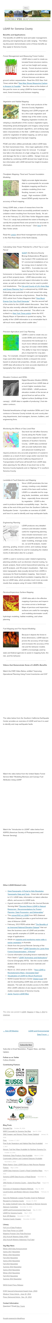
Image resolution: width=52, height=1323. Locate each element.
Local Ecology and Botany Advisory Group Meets (21, 1192)
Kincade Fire (7, 1128)
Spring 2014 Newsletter (11, 1270)
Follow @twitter (9, 1060)
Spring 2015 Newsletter (11, 1261)
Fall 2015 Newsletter (10, 1258)
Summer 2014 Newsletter (12, 1267)
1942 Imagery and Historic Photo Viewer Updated (21, 1134)
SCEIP (24, 253)
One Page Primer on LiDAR (13, 1231)
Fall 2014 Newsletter (10, 1264)
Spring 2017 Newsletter (11, 1252)
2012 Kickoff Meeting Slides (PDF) (15, 1237)
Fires (5, 1140)
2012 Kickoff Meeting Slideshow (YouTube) (18, 1240)
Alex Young (20, 1306)
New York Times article (22, 313)
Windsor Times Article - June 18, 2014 (17, 1294)
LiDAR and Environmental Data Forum (17, 1210)
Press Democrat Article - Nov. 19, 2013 (17, 1297)
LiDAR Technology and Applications (33, 958)
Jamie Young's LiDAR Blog (18, 994)
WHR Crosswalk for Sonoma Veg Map (17, 1131)
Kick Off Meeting (10, 1031)
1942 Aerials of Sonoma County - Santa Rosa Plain (21, 1183)
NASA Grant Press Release (13, 1285)
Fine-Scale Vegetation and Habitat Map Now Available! (23, 1143)
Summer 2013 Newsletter (12, 1279)
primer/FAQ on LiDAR (20, 915)
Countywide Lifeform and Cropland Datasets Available (22, 1159)
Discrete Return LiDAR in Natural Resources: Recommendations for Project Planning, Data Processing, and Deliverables (27, 909)
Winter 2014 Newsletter (11, 1273)
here (39, 226)
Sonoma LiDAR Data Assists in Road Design (19, 1177)
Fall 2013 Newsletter (10, 1276)
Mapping (30, 1012)
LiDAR (23, 1012)
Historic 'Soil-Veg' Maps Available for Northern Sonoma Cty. (24, 1149)
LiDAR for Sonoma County (12, 1213)
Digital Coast (38, 979)
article (13, 235)
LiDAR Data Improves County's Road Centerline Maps (22, 1171)
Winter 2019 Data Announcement (15, 1249)
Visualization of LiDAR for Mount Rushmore (25, 976)
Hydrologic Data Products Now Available (17, 1155)
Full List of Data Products (12, 1228)
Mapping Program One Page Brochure (17, 1234)
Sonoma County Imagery (12, 1219)
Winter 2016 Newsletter (11, 1255)
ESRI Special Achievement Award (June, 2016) (20, 1291)
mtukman (6, 1015)
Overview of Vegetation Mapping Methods (18, 1189)
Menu (26, 8)
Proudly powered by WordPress (14, 1318)
